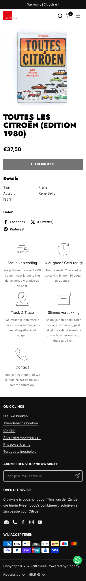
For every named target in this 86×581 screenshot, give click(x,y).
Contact (9, 430)
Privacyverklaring (16, 444)
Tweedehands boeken (20, 423)
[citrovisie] (10, 15)
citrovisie (39, 566)
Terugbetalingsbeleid (20, 451)
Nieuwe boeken (15, 416)
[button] (60, 16)
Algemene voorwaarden (22, 437)
